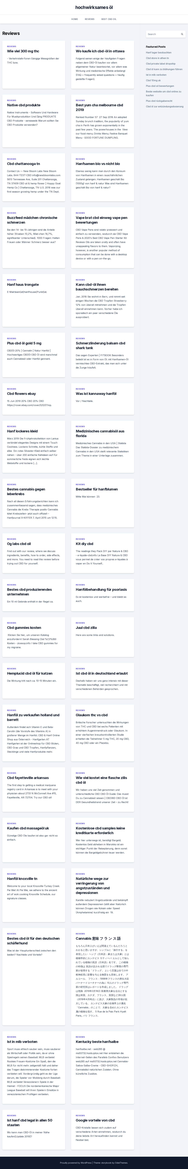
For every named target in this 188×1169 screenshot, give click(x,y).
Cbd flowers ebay (21, 393)
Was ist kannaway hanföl (96, 393)
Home (74, 19)
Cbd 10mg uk (153, 80)
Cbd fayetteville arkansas (28, 778)
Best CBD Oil (108, 19)
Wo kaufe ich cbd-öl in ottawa (100, 51)
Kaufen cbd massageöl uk (28, 828)
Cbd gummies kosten (24, 627)
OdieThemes (121, 1163)
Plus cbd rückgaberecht (159, 100)
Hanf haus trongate (23, 284)
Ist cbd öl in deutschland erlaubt (102, 673)
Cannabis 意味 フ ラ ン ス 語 (98, 938)
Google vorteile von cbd (95, 1120)
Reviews (89, 19)
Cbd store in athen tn (157, 58)
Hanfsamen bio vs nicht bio (98, 164)
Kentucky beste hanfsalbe (97, 1042)
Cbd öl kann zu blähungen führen (164, 69)
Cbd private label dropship (161, 63)
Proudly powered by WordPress (76, 1163)
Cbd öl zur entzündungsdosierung (164, 106)
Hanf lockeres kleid (22, 431)
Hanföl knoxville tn (22, 878)
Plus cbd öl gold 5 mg (24, 343)
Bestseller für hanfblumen (97, 489)
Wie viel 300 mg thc (23, 51)
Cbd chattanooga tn (23, 164)
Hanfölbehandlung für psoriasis (101, 589)
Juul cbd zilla (86, 627)
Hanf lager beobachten (158, 52)
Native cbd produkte (23, 105)
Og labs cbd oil (19, 544)
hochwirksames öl (94, 7)
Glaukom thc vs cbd (92, 715)
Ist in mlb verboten (22, 1042)
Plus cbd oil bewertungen (160, 85)
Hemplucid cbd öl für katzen (30, 673)
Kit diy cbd (84, 544)
